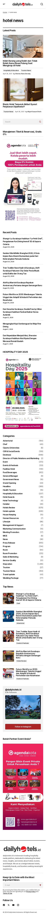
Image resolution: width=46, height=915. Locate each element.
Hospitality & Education (11, 70)
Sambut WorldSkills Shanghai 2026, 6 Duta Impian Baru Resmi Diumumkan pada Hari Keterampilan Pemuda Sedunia (21, 256)
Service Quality (9, 560)
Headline (6, 486)
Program (6, 546)
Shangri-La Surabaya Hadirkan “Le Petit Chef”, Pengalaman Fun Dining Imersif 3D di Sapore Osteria (23, 241)
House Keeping (9, 515)
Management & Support (13, 525)
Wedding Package (10, 578)
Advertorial (8, 441)
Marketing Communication (14, 529)
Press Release (9, 543)
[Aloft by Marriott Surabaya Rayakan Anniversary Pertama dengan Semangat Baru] (8, 656)
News (5, 539)
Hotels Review (9, 508)
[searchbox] (20, 122)
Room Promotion (10, 553)
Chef (5, 444)
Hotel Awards (8, 497)
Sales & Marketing (10, 557)
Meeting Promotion (11, 532)
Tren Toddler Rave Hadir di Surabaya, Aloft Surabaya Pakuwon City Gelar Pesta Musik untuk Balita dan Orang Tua (21, 271)
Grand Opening (9, 483)
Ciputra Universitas (11, 448)
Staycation (7, 564)
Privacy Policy (31, 891)
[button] (4, 4)
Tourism (6, 567)
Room (5, 550)
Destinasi (7, 455)
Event (5, 462)
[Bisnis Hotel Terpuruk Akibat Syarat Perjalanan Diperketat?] (23, 89)
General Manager (10, 476)
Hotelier (6, 504)
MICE (5, 536)
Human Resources (11, 518)
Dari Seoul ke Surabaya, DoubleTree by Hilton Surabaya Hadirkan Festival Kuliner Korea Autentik (22, 312)
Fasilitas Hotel (9, 469)
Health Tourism (9, 490)
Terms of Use (7, 893)
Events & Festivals (10, 465)
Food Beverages (10, 472)
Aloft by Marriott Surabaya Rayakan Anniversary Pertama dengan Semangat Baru (28, 654)
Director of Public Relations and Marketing (21, 458)
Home (5, 12)
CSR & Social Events (11, 451)
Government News (11, 479)
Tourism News (26, 70)
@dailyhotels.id (13, 689)
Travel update (9, 574)
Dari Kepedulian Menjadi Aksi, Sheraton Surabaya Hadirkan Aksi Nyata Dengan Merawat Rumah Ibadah (20, 338)
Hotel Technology (10, 501)
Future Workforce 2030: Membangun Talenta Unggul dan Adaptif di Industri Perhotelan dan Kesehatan (22, 297)
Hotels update (9, 511)
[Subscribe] (40, 885)
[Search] (40, 121)
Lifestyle (6, 522)
